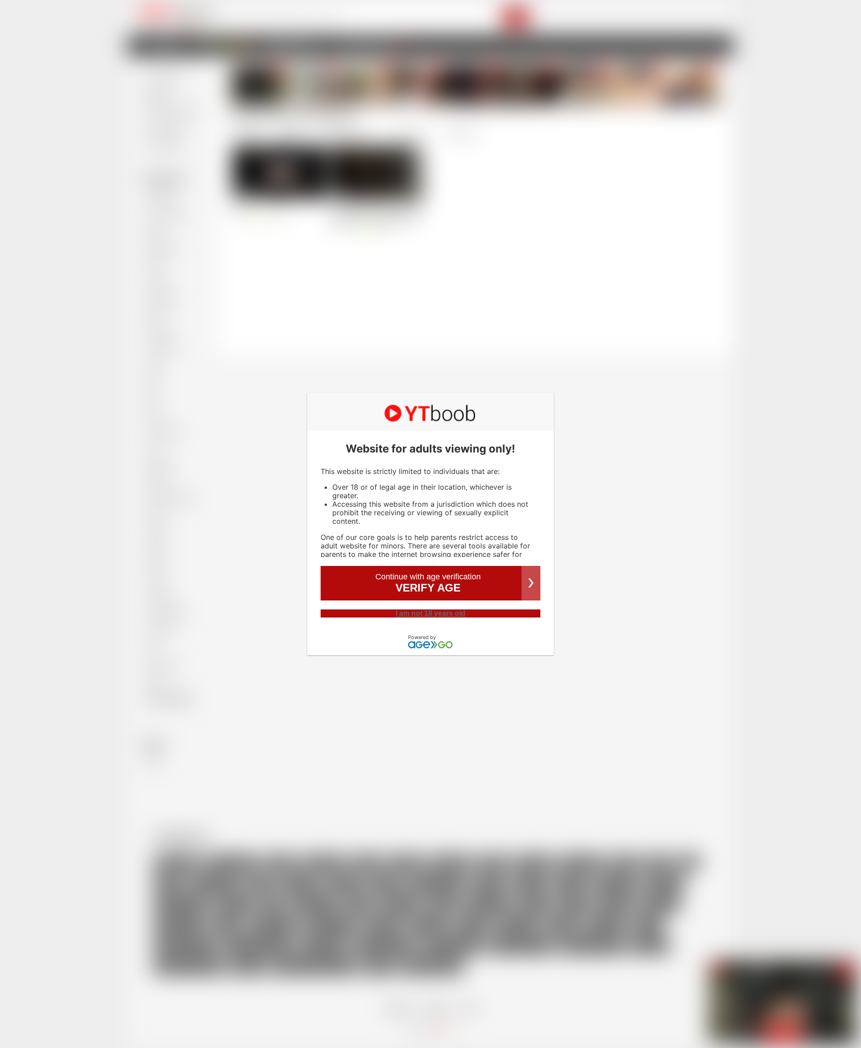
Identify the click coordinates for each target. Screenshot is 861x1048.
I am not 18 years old (430, 613)
